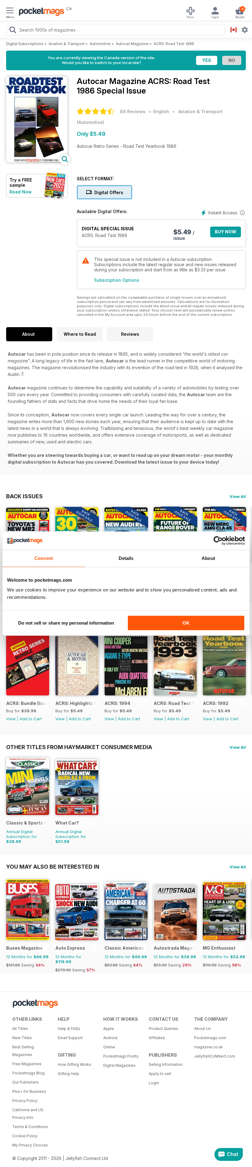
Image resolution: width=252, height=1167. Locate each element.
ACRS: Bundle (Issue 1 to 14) (26, 703)
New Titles (22, 1037)
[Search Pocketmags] (13, 31)
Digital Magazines (119, 1065)
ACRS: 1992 (215, 703)
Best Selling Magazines (23, 1051)
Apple (108, 1028)
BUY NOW (225, 231)
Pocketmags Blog (28, 1073)
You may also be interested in (52, 866)
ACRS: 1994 (117, 703)
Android (110, 1037)
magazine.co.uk (208, 1047)
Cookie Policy (24, 1136)
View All (238, 496)
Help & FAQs (69, 1028)
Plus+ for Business (29, 1091)
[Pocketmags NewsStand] (39, 12)
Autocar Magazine (132, 43)
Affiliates (157, 1037)
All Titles (20, 1028)
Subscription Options (116, 280)
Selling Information (166, 1064)
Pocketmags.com (210, 1037)
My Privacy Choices (30, 1145)
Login (154, 1083)
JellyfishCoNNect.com (214, 1056)
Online (109, 1047)
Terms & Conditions (30, 1126)
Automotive (100, 43)
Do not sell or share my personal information (66, 623)
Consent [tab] (43, 558)
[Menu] (10, 11)
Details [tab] (126, 558)
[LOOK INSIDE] (37, 160)
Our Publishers (25, 1082)
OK (186, 623)
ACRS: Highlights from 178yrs (75, 703)
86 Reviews (132, 111)
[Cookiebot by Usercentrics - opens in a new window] (218, 540)
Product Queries (163, 1028)
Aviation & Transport (67, 43)
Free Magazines (26, 1064)
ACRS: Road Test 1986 (174, 43)
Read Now (21, 191)
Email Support (70, 1037)
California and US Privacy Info (27, 1114)
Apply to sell (160, 1073)
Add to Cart (31, 718)
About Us (202, 1028)
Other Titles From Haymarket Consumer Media (79, 747)
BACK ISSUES (24, 496)
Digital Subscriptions (24, 43)
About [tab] (208, 558)
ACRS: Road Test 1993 (174, 703)
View (11, 718)
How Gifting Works (74, 1064)
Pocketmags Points (121, 1056)
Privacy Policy (24, 1100)
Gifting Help (68, 1073)
